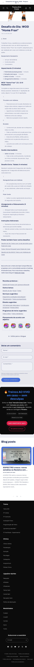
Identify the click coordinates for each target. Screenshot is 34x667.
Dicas (14, 290)
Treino (19, 290)
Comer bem (6, 594)
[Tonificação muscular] (13, 328)
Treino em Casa (19, 272)
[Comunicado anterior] (3, 2)
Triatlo (5, 629)
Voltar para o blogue (18, 336)
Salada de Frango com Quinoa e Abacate (16, 284)
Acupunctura (7, 563)
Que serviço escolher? (9, 528)
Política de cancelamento (17, 661)
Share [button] (4, 38)
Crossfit (5, 617)
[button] (3, 8)
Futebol (5, 613)
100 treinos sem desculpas (11, 305)
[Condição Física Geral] (20, 328)
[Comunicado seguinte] (31, 2)
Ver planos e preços (17, 428)
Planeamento (7, 299)
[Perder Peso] (27, 328)
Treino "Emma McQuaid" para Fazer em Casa (15, 249)
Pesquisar (6, 578)
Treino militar (7, 313)
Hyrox (5, 625)
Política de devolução (9, 602)
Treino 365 (6, 509)
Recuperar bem (7, 598)
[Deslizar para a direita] (21, 496)
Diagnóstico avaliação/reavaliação (14, 296)
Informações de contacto (19, 659)
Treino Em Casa (13, 653)
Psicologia (6, 555)
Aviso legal (30, 659)
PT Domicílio (7, 516)
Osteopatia (6, 559)
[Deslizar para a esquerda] (13, 496)
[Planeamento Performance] (6, 328)
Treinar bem (6, 590)
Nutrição (5, 551)
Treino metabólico (17, 313)
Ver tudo (30, 442)
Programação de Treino (10, 524)
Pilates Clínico (7, 567)
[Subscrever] (26, 640)
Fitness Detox (14, 307)
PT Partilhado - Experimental (11, 532)
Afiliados (5, 582)
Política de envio (7, 659)
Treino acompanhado (19, 299)
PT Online (6, 513)
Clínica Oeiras (7, 543)
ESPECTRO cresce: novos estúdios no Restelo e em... (15, 469)
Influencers (6, 586)
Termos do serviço (24, 656)
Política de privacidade (12, 656)
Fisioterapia (6, 547)
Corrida (5, 621)
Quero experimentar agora (17, 423)
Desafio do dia (7, 290)
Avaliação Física (8, 520)
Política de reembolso (24, 653)
